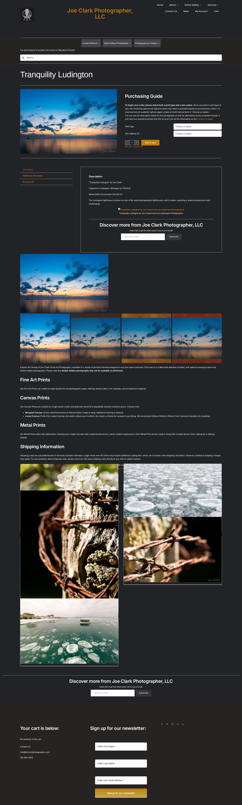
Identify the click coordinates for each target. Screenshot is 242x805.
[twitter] (167, 724)
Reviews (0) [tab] (28, 182)
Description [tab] (28, 170)
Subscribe (173, 237)
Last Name (100, 756)
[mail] (178, 724)
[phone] (183, 724)
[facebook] (162, 724)
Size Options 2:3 (132, 134)
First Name (100, 739)
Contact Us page (205, 119)
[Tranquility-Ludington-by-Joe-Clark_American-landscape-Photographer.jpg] (68, 90)
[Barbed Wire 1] (173, 549)
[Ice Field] (173, 496)
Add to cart (150, 142)
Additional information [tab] (33, 176)
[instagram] (173, 724)
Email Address (102, 773)
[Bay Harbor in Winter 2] (69, 631)
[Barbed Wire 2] (69, 564)
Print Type (129, 126)
